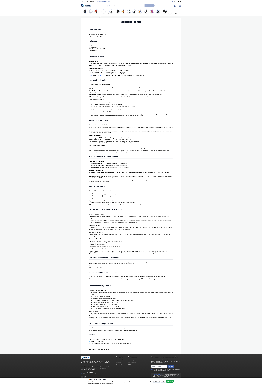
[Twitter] (180, 1)
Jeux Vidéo (118, 362)
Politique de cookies (113, 281)
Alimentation (119, 364)
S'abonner (171, 366)
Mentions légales (132, 362)
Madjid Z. (101, 75)
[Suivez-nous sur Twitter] (85, 377)
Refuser (163, 381)
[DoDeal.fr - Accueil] (86, 5)
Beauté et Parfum (120, 360)
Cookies (130, 364)
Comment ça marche (133, 360)
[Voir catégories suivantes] (170, 12)
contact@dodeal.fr (91, 1)
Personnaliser (156, 381)
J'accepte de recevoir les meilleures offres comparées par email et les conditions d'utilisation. (167, 370)
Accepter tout (170, 381)
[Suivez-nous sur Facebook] (82, 377)
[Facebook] (178, 1)
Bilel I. (91, 75)
